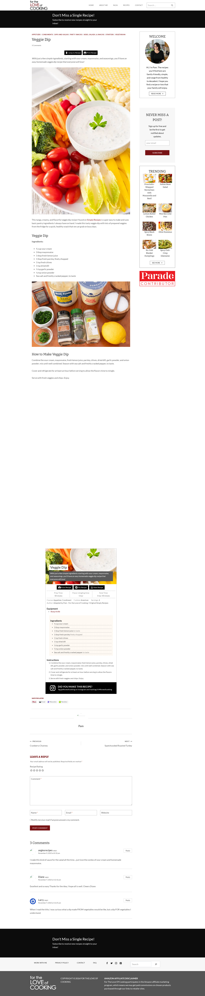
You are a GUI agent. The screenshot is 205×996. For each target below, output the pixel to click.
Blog (115, 5)
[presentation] (149, 178)
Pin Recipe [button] (82, 587)
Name (34, 812)
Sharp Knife (55, 611)
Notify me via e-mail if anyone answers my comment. (55, 820)
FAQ (94, 963)
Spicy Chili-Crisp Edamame (165, 253)
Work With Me (40, 963)
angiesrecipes (45, 850)
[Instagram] (116, 963)
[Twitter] (111, 963)
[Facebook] (107, 963)
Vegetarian (120, 34)
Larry (41, 899)
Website (105, 812)
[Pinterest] (120, 963)
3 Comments (36, 45)
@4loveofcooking (68, 689)
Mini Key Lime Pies (165, 215)
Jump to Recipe (74, 53)
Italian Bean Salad (165, 185)
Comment (36, 779)
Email (69, 812)
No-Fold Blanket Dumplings (149, 253)
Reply (128, 851)
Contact (139, 5)
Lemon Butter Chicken (149, 215)
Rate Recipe (98, 587)
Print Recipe (91, 53)
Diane (41, 876)
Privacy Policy (62, 963)
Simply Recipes (94, 219)
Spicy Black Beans (149, 233)
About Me (103, 5)
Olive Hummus (165, 232)
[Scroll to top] (199, 986)
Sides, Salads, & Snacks (94, 34)
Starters (110, 34)
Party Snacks (76, 34)
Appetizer (36, 34)
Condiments (47, 34)
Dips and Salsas (61, 34)
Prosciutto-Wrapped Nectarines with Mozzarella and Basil (149, 191)
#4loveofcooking (105, 689)
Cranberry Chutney (39, 743)
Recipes (126, 5)
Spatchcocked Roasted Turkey (118, 743)
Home (91, 5)
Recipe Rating (36, 766)
